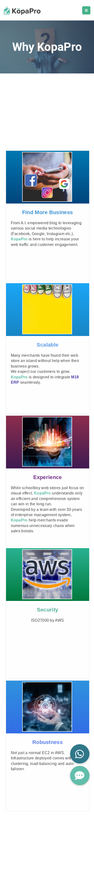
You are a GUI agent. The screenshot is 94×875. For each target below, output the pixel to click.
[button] (79, 775)
